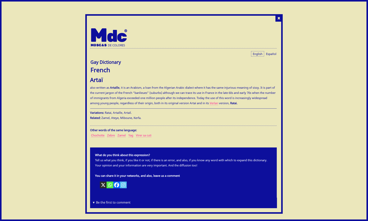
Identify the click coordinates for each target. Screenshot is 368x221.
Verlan (214, 103)
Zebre (111, 135)
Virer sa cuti (143, 135)
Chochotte (97, 135)
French (100, 70)
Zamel (121, 135)
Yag (130, 135)
